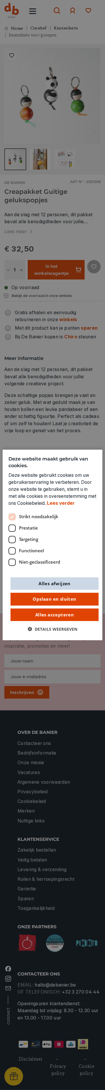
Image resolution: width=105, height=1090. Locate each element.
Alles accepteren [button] (54, 614)
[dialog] (52, 545)
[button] (52, 629)
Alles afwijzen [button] (54, 583)
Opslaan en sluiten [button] (54, 599)
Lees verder (61, 503)
